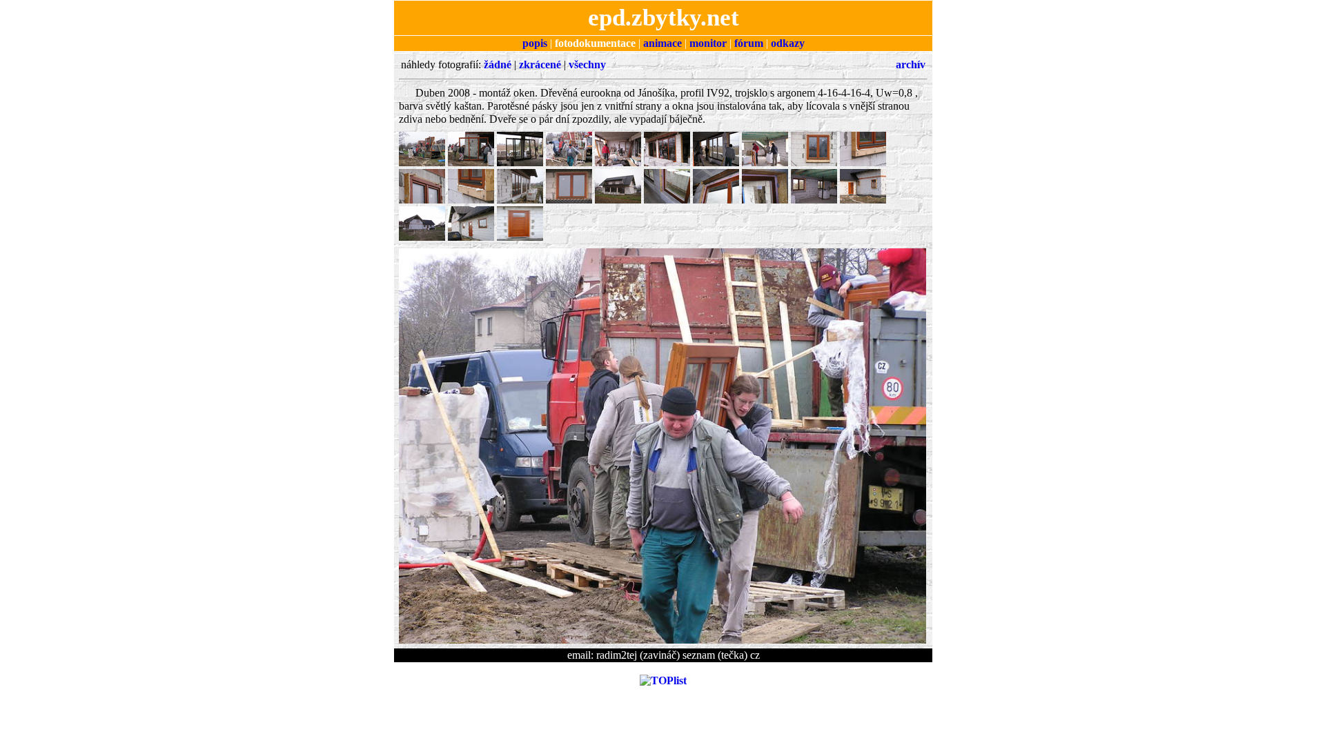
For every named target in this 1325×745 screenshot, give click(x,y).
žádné (497, 64)
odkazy (788, 43)
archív (910, 64)
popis (534, 43)
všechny (587, 64)
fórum (748, 43)
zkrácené (540, 64)
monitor (708, 43)
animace (662, 43)
